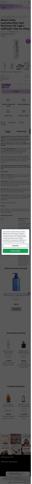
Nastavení (15, 246)
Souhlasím (15, 251)
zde (23, 242)
